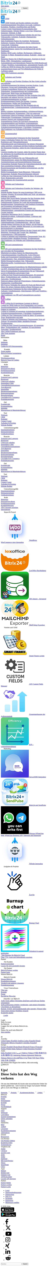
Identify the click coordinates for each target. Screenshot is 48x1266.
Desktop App (5, 1175)
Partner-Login (6, 1187)
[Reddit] (8, 1260)
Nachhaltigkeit (6, 1107)
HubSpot (4, 1159)
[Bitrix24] (10, 4)
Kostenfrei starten (7, 1013)
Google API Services (8, 1179)
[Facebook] (6, 1224)
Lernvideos (5, 1115)
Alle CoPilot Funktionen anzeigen (13, 331)
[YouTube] (8, 1236)
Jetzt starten (5, 6)
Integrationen (5, 509)
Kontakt (4, 1103)
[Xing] (7, 1248)
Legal (7, 1190)
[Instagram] (7, 1242)
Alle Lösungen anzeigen (9, 507)
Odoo (3, 1167)
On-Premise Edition (8, 1141)
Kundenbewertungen (8, 1131)
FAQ (2, 1111)
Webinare (4, 1113)
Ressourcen (5, 1137)
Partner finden (6, 1183)
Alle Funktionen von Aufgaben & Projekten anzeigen (20, 129)
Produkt (3, 1097)
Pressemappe (5, 1101)
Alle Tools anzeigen (8, 333)
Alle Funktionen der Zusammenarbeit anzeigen (17, 180)
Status (3, 1121)
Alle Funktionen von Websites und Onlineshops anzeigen (21, 240)
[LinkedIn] (7, 1254)
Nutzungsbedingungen (13, 1192)
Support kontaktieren (8, 1117)
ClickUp (4, 1151)
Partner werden (6, 1185)
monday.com (5, 1153)
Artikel (3, 1127)
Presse (3, 1105)
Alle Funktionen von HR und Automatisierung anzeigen (20, 295)
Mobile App (5, 1173)
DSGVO (8, 1196)
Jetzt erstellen (5, 1032)
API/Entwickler (6, 1177)
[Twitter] (8, 1230)
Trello (3, 1157)
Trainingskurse (6, 1145)
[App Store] (7, 1211)
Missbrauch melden (12, 1202)
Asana (3, 1149)
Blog (2, 1125)
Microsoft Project (7, 1161)
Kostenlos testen (6, 1143)
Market (3, 1171)
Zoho (3, 1155)
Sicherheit (8, 1198)
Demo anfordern (7, 1119)
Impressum (9, 1200)
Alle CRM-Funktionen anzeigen (12, 73)
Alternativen (5, 1133)
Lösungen (4, 1129)
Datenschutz (9, 1194)
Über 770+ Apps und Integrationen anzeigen (16, 957)
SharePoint (5, 1165)
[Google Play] (8, 1216)
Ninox (3, 1163)
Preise (3, 335)
